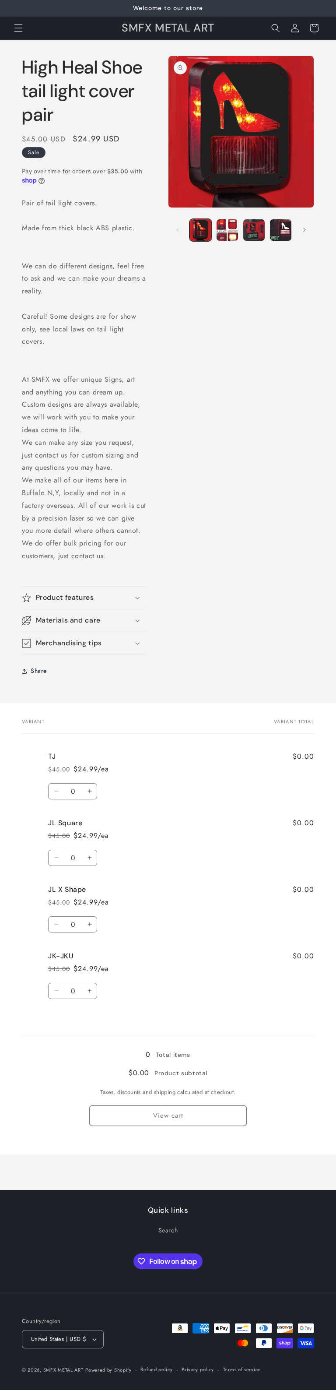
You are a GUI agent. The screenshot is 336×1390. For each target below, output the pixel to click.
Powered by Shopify (108, 1369)
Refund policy (156, 1369)
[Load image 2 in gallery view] (227, 230)
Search (168, 1230)
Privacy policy (198, 1369)
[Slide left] (177, 229)
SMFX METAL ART (63, 1369)
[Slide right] (304, 229)
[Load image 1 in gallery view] (200, 230)
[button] (18, 28)
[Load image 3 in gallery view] (254, 230)
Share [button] (39, 670)
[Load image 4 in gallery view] (281, 230)
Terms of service (242, 1369)
